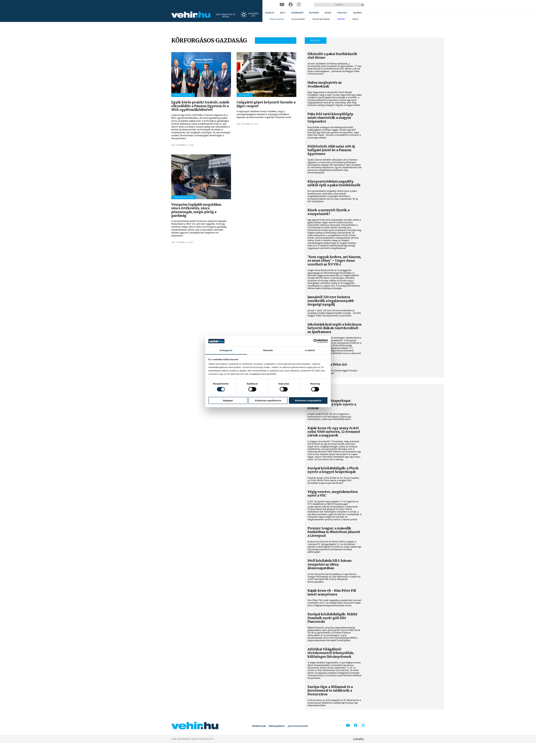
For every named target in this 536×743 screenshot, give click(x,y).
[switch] (252, 389)
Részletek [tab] (268, 350)
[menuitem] (269, 12)
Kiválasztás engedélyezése (268, 400)
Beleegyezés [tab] (226, 350)
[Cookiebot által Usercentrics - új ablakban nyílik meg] (315, 341)
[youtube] (282, 4)
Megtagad (228, 400)
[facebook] (291, 4)
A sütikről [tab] (310, 350)
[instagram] (299, 4)
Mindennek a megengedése (308, 400)
